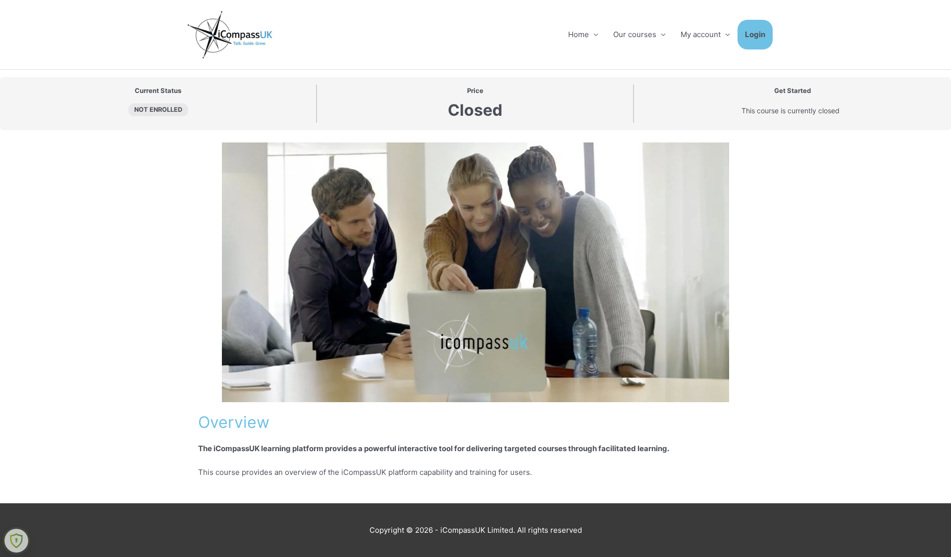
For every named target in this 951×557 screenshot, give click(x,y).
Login (755, 34)
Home (578, 34)
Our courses (634, 34)
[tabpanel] (475, 317)
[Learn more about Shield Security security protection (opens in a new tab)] (16, 541)
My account (701, 34)
